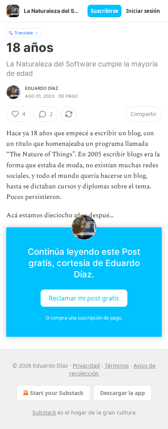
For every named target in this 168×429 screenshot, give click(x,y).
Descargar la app (122, 393)
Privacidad (86, 365)
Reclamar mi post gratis (84, 297)
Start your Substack (57, 393)
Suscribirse (104, 10)
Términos (117, 365)
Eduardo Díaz (41, 88)
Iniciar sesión (143, 10)
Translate (23, 33)
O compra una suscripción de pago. (84, 318)
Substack (44, 412)
